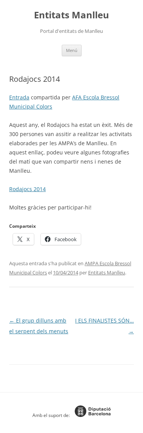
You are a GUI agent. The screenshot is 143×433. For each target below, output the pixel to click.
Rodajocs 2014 (27, 189)
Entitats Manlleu (71, 15)
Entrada (19, 97)
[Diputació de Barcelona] (91, 415)
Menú (71, 50)
